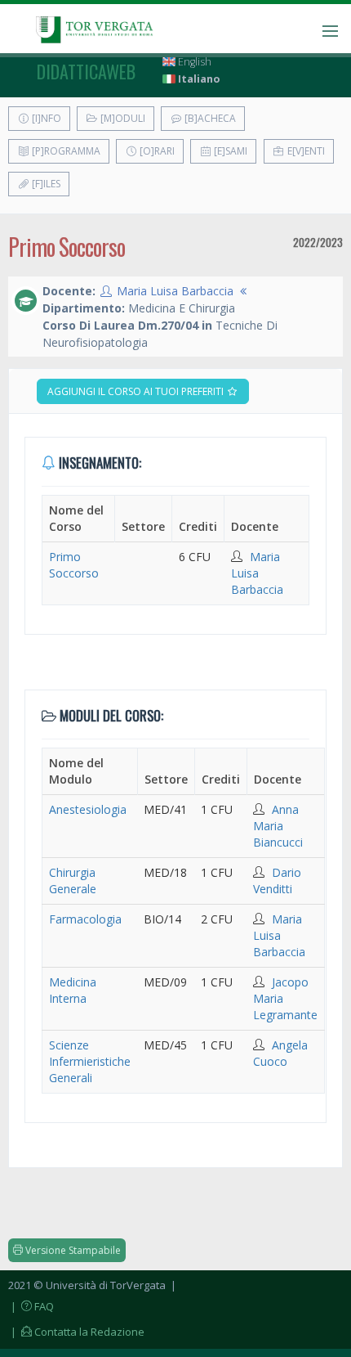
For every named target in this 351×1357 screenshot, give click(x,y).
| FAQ (31, 1306)
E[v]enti (305, 151)
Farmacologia (85, 919)
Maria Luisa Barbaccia (175, 291)
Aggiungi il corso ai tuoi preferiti (136, 391)
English (193, 62)
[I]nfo (45, 118)
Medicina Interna (72, 990)
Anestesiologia (88, 809)
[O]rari (156, 151)
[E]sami (229, 151)
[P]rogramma (64, 151)
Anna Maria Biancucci (278, 826)
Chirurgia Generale (72, 880)
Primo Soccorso (74, 565)
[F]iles (44, 184)
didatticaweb (86, 71)
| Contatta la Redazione (76, 1331)
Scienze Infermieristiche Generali (90, 1061)
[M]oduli (121, 118)
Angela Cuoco (280, 1053)
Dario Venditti (277, 880)
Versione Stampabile (72, 1250)
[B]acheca (209, 118)
